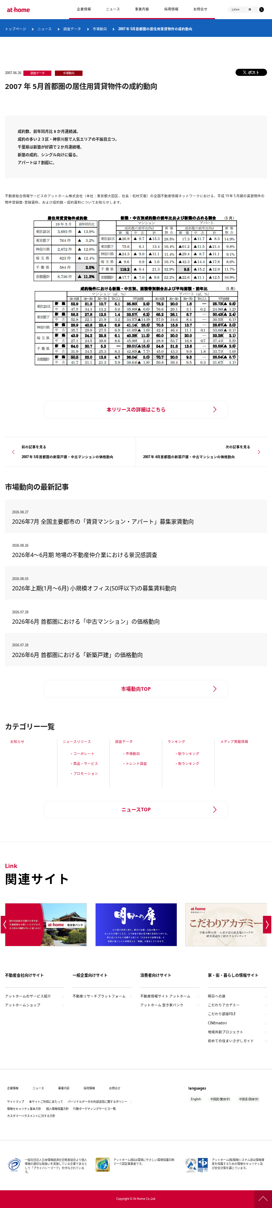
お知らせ (17, 741)
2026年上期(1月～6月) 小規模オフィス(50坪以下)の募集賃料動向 (97, 588)
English (196, 1099)
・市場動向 (131, 753)
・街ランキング (187, 763)
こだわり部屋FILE (222, 1014)
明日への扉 (217, 996)
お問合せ (200, 9)
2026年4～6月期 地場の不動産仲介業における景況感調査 (84, 555)
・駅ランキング (187, 753)
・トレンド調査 (134, 763)
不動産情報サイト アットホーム (165, 996)
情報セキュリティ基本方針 (24, 1108)
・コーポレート (82, 753)
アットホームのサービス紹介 (28, 996)
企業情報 (84, 9)
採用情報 (89, 1088)
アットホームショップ (22, 1005)
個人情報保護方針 (57, 1108)
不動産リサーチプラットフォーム (99, 996)
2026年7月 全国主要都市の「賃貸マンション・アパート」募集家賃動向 (103, 521)
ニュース (113, 9)
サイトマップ (15, 1101)
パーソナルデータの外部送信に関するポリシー (97, 1101)
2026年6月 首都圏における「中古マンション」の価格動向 (86, 621)
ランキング (176, 741)
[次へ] (267, 925)
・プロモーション (84, 773)
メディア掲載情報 (234, 741)
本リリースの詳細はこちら (136, 409)
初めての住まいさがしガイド (231, 1041)
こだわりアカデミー (224, 1005)
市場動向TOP (136, 688)
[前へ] (4, 925)
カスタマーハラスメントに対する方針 (31, 1116)
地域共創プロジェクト (225, 1032)
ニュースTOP (136, 809)
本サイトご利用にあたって (46, 1101)
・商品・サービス (84, 763)
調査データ (124, 741)
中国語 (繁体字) (220, 1099)
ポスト (254, 72)
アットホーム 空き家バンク (161, 1005)
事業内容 (142, 9)
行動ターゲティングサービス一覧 (94, 1108)
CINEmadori (217, 1023)
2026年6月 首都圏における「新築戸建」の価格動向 (77, 655)
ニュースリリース (77, 741)
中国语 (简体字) (248, 1099)
